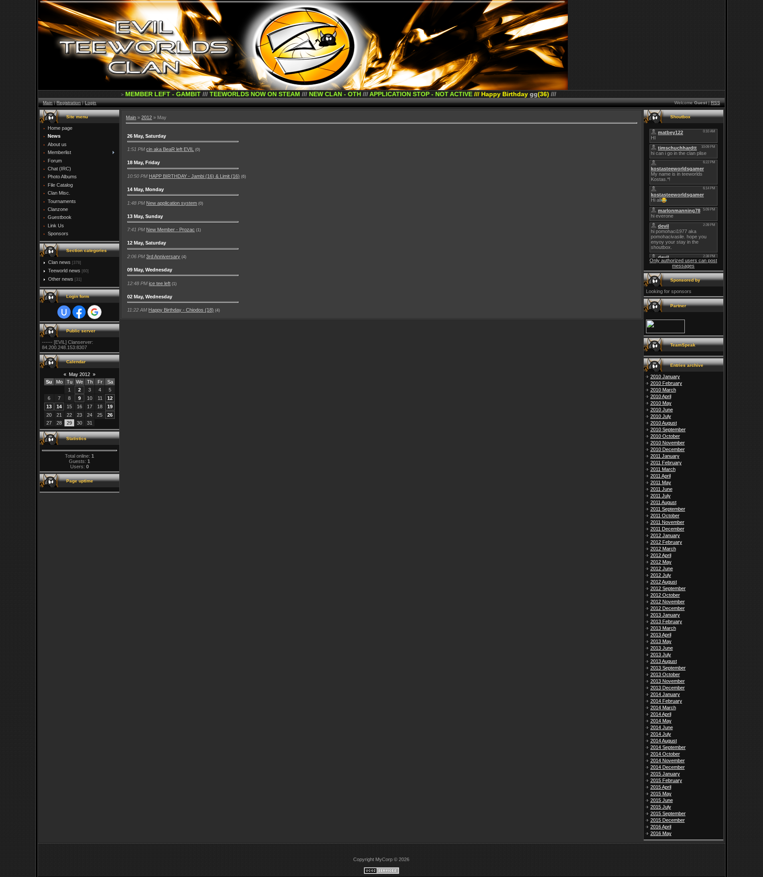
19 (110, 406)
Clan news (59, 262)
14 (59, 406)
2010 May (661, 403)
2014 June (661, 727)
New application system (171, 203)
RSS (715, 102)
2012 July (660, 575)
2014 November (667, 760)
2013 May (661, 641)
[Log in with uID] (64, 312)
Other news (60, 279)
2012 (146, 117)
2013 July (660, 654)
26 (110, 415)
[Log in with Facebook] (79, 312)
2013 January (665, 614)
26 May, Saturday (146, 136)
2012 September (668, 588)
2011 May (660, 482)
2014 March (663, 707)
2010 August (663, 422)
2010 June (661, 409)
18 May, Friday (143, 162)
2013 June (661, 648)
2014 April (660, 714)
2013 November (667, 681)
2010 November (667, 442)
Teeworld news (64, 270)
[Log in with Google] (94, 312)
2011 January (665, 456)
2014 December (667, 767)
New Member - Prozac (170, 229)
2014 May (661, 720)
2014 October (665, 754)
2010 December (667, 449)
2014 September (668, 747)
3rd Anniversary (163, 256)
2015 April (660, 787)
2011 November (667, 522)
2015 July (660, 806)
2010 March (663, 389)
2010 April (660, 396)
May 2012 (79, 374)
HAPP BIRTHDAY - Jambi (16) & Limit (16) (194, 176)
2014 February (666, 701)
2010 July (660, 416)
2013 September (668, 667)
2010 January (665, 376)
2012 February (666, 542)
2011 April (660, 475)
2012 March (663, 548)
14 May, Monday (145, 189)
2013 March (663, 628)
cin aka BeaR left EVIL (170, 149)
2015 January (665, 773)
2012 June (661, 568)
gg (490, 94)
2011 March (663, 469)
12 (110, 398)
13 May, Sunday (145, 216)
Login (90, 102)
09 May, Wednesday (149, 269)
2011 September (667, 509)
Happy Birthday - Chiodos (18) (181, 309)
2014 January (665, 694)
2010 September (668, 429)
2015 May (661, 793)
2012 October (665, 595)
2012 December (667, 608)
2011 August (663, 502)
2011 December (667, 528)
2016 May (661, 833)
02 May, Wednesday (149, 296)
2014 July (660, 734)
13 (49, 406)
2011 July (660, 495)
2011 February (666, 462)
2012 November (667, 601)
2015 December (667, 820)
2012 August (663, 581)
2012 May (661, 562)
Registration (69, 102)
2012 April (660, 555)
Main (48, 102)
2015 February (666, 780)
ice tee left (159, 283)
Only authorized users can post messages (683, 263)
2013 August (663, 661)
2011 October (665, 515)
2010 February (666, 383)
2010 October (665, 436)
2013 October (665, 674)
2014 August (663, 740)
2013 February (666, 621)
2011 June (661, 489)
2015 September (668, 813)
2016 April (660, 826)
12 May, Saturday (146, 242)
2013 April (660, 634)
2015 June (661, 800)
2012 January (665, 535)
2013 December (667, 687)
